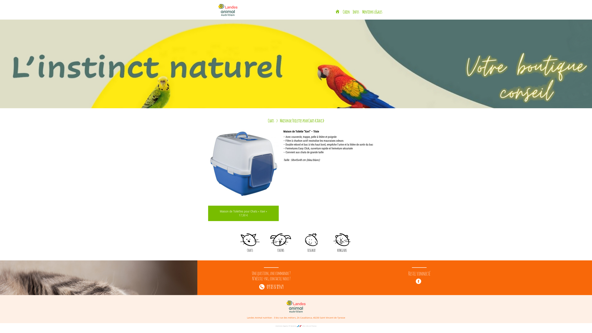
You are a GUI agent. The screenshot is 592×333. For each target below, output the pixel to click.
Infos (356, 8)
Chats (271, 120)
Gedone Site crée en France (303, 326)
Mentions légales (372, 8)
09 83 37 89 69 (275, 286)
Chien (346, 8)
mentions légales (282, 326)
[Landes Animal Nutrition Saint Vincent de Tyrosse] (337, 8)
